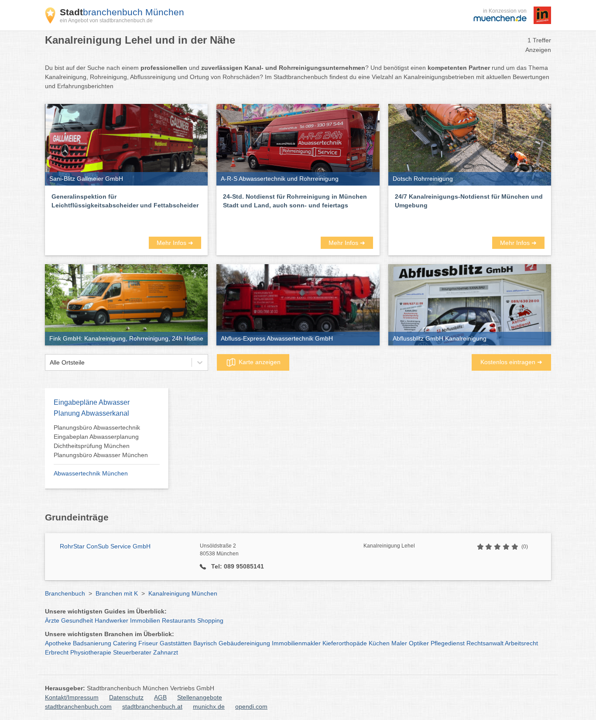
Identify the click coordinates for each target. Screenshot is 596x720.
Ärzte (52, 620)
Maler (399, 643)
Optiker (419, 643)
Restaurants (178, 620)
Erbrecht (57, 652)
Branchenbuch (65, 593)
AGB (160, 697)
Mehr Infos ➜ (175, 242)
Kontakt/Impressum (72, 697)
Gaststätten (176, 643)
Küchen (379, 643)
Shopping (210, 620)
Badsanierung (92, 643)
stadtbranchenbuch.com (78, 706)
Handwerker (111, 620)
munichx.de (209, 706)
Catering (125, 643)
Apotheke (58, 643)
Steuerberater (132, 652)
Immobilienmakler (296, 643)
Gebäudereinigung (244, 643)
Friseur (148, 643)
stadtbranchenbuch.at (152, 706)
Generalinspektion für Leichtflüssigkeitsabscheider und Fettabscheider (125, 201)
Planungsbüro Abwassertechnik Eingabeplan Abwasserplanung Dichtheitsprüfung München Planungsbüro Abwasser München (101, 441)
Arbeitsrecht (521, 643)
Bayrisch (205, 643)
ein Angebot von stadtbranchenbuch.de (106, 20)
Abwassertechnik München (91, 473)
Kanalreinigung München (182, 593)
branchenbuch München (122, 12)
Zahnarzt (165, 652)
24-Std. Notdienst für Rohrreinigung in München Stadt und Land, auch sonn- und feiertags (295, 201)
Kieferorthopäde (344, 643)
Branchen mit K (117, 593)
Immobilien (145, 620)
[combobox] (50, 362)
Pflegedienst (448, 643)
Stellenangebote (199, 697)
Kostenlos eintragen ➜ (511, 361)
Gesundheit (77, 620)
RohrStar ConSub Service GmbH (105, 546)
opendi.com (251, 706)
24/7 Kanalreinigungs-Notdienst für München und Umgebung (469, 201)
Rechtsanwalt (485, 643)
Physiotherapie (90, 652)
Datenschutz (126, 697)
